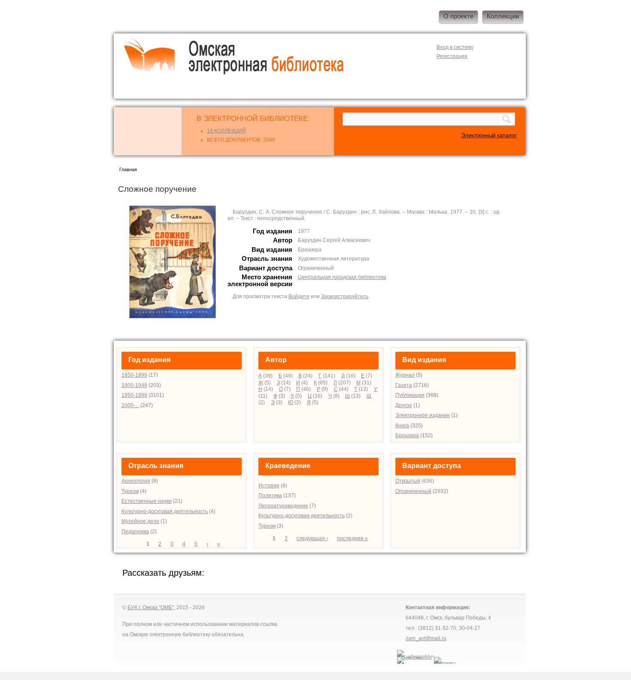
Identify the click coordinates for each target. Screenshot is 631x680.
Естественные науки (146, 501)
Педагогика (135, 532)
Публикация (410, 395)
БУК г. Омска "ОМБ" (150, 607)
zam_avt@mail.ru (426, 638)
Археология (135, 481)
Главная (128, 169)
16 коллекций (226, 131)
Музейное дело (140, 521)
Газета (403, 385)
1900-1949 (134, 385)
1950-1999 (134, 395)
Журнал (405, 375)
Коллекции (503, 16)
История (268, 486)
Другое (403, 405)
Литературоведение (283, 506)
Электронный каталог (489, 135)
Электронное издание (422, 415)
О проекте (458, 16)
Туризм (130, 491)
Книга (402, 426)
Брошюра (407, 435)
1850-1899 (134, 375)
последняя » (352, 538)
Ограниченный (413, 491)
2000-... (130, 405)
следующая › (312, 538)
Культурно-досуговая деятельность (164, 511)
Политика (270, 496)
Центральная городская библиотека (342, 277)
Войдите (298, 296)
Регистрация (452, 56)
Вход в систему (455, 47)
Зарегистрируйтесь (344, 296)
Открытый (407, 481)
